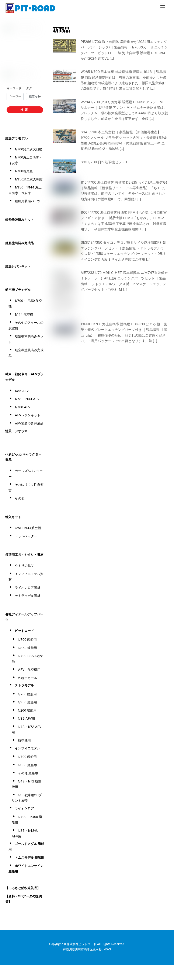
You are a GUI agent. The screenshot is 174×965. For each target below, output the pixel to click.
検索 (24, 109)
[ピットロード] (30, 11)
